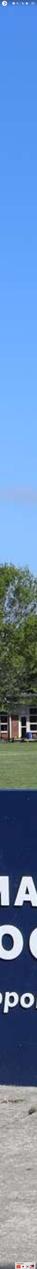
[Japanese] (23, 1266)
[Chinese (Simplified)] (18, 1266)
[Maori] (32, 1266)
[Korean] (27, 1266)
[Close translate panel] (33, 1264)
